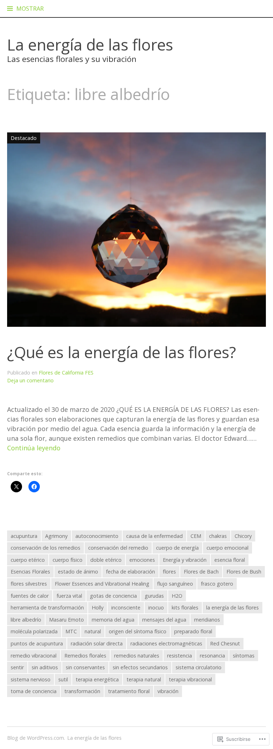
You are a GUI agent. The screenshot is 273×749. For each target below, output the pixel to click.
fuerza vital (69, 595)
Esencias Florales (30, 571)
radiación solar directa (97, 643)
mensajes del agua (164, 619)
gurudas (154, 595)
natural (93, 631)
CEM (196, 536)
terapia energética (97, 679)
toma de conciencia (34, 691)
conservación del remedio (118, 547)
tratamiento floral (129, 691)
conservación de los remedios (45, 547)
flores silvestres (29, 583)
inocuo (156, 607)
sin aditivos (45, 667)
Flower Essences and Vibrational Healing (102, 583)
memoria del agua (113, 619)
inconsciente (125, 607)
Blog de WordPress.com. (36, 737)
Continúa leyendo (33, 448)
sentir (17, 667)
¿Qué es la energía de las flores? (121, 352)
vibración (167, 691)
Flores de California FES (66, 372)
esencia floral (229, 559)
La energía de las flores (90, 44)
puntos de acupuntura (37, 643)
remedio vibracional (34, 655)
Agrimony (56, 536)
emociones (142, 559)
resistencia (179, 655)
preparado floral (193, 631)
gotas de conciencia (113, 595)
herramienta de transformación (47, 607)
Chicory (243, 536)
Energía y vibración (185, 559)
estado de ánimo (78, 571)
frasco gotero (217, 583)
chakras (218, 536)
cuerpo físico (67, 559)
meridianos (207, 619)
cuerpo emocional (227, 547)
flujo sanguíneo (175, 583)
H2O (177, 595)
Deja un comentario (30, 380)
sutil (63, 679)
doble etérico (106, 559)
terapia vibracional (190, 679)
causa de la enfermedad (154, 536)
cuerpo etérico (28, 559)
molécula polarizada (34, 631)
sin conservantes (85, 667)
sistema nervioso (30, 679)
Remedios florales (85, 655)
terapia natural (144, 679)
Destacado (22, 137)
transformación (82, 691)
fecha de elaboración (130, 571)
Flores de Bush (243, 571)
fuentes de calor (30, 595)
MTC (71, 631)
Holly (97, 607)
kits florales (185, 607)
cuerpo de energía (177, 547)
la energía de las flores (232, 607)
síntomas (244, 655)
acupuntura (24, 536)
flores (169, 571)
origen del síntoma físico (137, 631)
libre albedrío (26, 619)
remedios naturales (136, 655)
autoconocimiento (96, 536)
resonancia (212, 655)
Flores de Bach (201, 571)
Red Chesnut (225, 643)
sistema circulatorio (198, 667)
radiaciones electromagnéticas (166, 643)
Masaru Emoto (66, 619)
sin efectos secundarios (140, 667)
